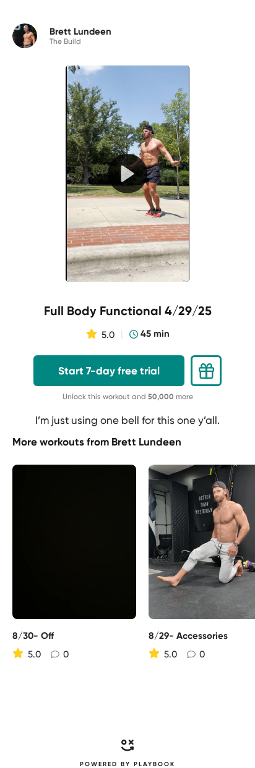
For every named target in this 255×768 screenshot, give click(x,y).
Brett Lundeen (146, 442)
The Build (65, 41)
